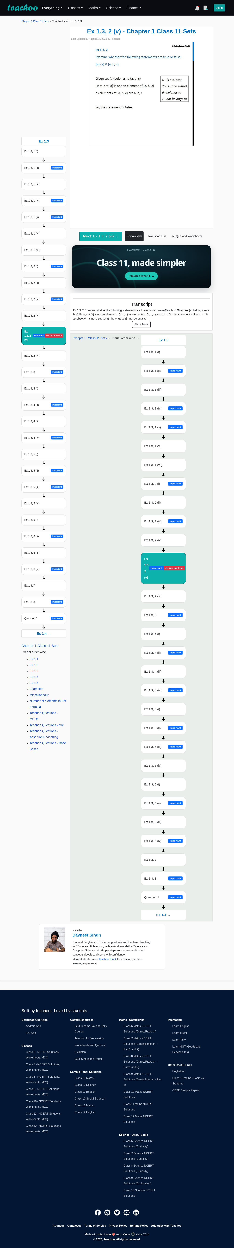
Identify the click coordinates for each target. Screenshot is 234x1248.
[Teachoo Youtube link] (127, 1212)
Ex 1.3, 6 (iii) (31, 552)
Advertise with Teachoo (166, 1225)
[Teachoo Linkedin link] (136, 1212)
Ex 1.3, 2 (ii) (31, 282)
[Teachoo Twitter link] (117, 1212)
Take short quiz (157, 236)
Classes (74, 8)
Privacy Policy (118, 1225)
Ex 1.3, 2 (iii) (43, 299)
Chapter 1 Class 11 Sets (35, 21)
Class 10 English (85, 1091)
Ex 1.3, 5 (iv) (31, 503)
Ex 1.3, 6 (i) (31, 519)
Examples (36, 689)
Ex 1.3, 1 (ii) (43, 167)
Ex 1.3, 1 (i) (31, 151)
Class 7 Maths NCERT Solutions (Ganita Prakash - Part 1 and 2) (140, 1044)
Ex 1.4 (34, 677)
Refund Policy (139, 1225)
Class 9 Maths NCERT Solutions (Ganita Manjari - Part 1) (143, 1079)
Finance (133, 8)
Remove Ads (134, 236)
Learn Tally (179, 1039)
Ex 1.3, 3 (43, 372)
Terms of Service (95, 1225)
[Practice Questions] (205, 8)
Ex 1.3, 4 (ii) (43, 405)
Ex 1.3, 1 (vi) (31, 233)
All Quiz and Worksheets (187, 236)
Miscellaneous (39, 695)
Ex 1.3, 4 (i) (31, 388)
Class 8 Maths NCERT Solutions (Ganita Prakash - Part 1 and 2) (140, 1062)
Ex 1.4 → (44, 633)
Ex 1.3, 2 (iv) (31, 315)
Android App (33, 1026)
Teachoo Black (107, 959)
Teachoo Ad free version (89, 1038)
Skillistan (80, 1052)
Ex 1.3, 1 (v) (43, 217)
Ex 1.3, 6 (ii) (43, 536)
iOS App (31, 1032)
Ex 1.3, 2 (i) (43, 266)
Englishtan (178, 1071)
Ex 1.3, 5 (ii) (43, 470)
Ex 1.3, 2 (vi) (31, 355)
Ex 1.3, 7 (29, 585)
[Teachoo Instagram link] (107, 1212)
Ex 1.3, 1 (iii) (31, 184)
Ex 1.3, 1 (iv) (43, 200)
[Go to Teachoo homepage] (22, 7)
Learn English (180, 1026)
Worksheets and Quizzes (90, 1045)
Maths (93, 8)
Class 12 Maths (84, 1105)
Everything (51, 8)
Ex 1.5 (34, 683)
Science (112, 8)
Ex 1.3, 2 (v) (43, 335)
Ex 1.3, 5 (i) (31, 454)
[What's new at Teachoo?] (197, 8)
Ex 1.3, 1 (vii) (32, 250)
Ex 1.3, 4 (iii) (31, 421)
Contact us (74, 1225)
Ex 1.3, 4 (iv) (43, 437)
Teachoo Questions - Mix (47, 725)
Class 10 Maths (84, 1078)
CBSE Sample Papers (186, 1090)
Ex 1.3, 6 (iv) (43, 569)
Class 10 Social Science (89, 1098)
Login (219, 7)
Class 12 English (85, 1112)
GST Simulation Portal (88, 1058)
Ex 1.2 (34, 665)
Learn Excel (179, 1032)
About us (59, 1225)
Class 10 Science (85, 1084)
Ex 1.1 (34, 659)
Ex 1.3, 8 (43, 602)
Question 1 (43, 618)
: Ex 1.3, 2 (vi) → (100, 236)
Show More (141, 324)
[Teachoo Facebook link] (98, 1212)
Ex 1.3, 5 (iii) (43, 487)
